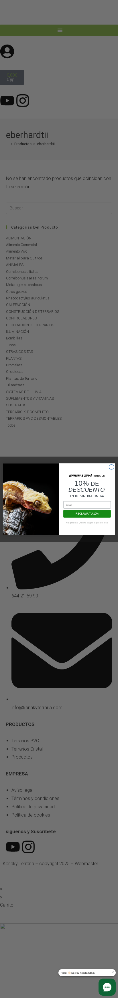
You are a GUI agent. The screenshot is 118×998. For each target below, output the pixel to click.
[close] (112, 972)
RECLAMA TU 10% (87, 513)
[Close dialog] (111, 466)
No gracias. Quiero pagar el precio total (87, 522)
